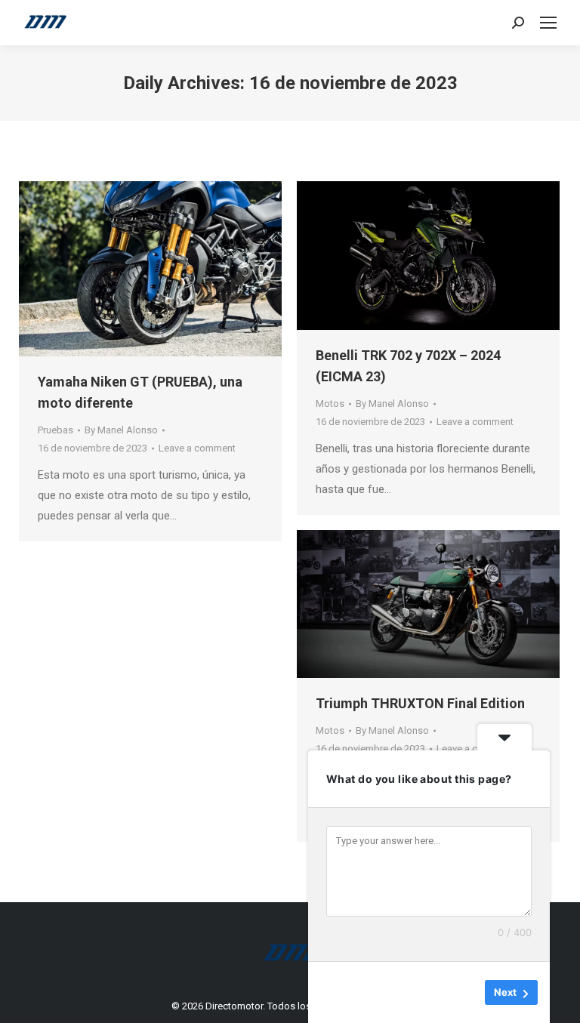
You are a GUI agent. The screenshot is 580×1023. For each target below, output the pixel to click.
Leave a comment (197, 448)
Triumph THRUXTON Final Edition (420, 703)
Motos (330, 403)
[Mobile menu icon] (548, 23)
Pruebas (55, 430)
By (121, 430)
